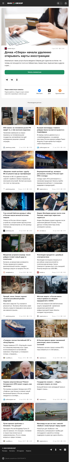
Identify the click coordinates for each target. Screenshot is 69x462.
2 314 (64, 358)
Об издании (20, 451)
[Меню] (3, 3)
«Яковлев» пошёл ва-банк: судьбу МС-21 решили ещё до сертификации (17, 173)
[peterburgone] (4, 230)
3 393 (64, 189)
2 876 (64, 230)
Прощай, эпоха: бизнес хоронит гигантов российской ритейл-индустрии (15, 299)
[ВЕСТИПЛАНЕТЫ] (4, 272)
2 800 (64, 272)
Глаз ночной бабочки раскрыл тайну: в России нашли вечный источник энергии (17, 215)
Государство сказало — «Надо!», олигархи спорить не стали (49, 383)
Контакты (12, 451)
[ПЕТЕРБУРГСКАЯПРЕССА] (4, 189)
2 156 (64, 441)
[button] (7, 80)
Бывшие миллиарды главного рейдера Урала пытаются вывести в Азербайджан (50, 130)
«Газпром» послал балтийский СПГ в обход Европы (17, 341)
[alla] (6, 48)
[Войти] (66, 3)
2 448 (64, 316)
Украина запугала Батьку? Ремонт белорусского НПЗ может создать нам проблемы (17, 384)
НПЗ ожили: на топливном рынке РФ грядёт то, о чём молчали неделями (17, 129)
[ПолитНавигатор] (38, 147)
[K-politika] (4, 357)
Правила (28, 451)
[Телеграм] (51, 449)
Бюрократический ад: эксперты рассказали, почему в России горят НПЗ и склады (50, 174)
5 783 (30, 147)
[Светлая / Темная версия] (59, 3)
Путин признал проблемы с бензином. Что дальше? (13, 425)
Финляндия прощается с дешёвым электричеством (50, 256)
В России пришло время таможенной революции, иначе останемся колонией (51, 342)
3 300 (30, 230)
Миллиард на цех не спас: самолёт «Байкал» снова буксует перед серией (51, 425)
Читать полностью (34, 72)
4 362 (30, 189)
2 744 (30, 316)
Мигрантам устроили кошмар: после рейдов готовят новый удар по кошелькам (16, 257)
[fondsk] (38, 272)
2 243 (64, 399)
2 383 (30, 358)
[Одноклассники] (56, 449)
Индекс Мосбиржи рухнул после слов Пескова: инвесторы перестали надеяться (51, 215)
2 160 (30, 441)
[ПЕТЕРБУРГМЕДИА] (4, 147)
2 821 (30, 272)
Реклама (4, 451)
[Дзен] (65, 449)
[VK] (60, 449)
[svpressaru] (38, 357)
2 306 (30, 399)
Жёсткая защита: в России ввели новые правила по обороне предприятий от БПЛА (49, 299)
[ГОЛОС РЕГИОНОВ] (38, 189)
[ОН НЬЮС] (38, 230)
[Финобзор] (15, 3)
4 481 (64, 147)
